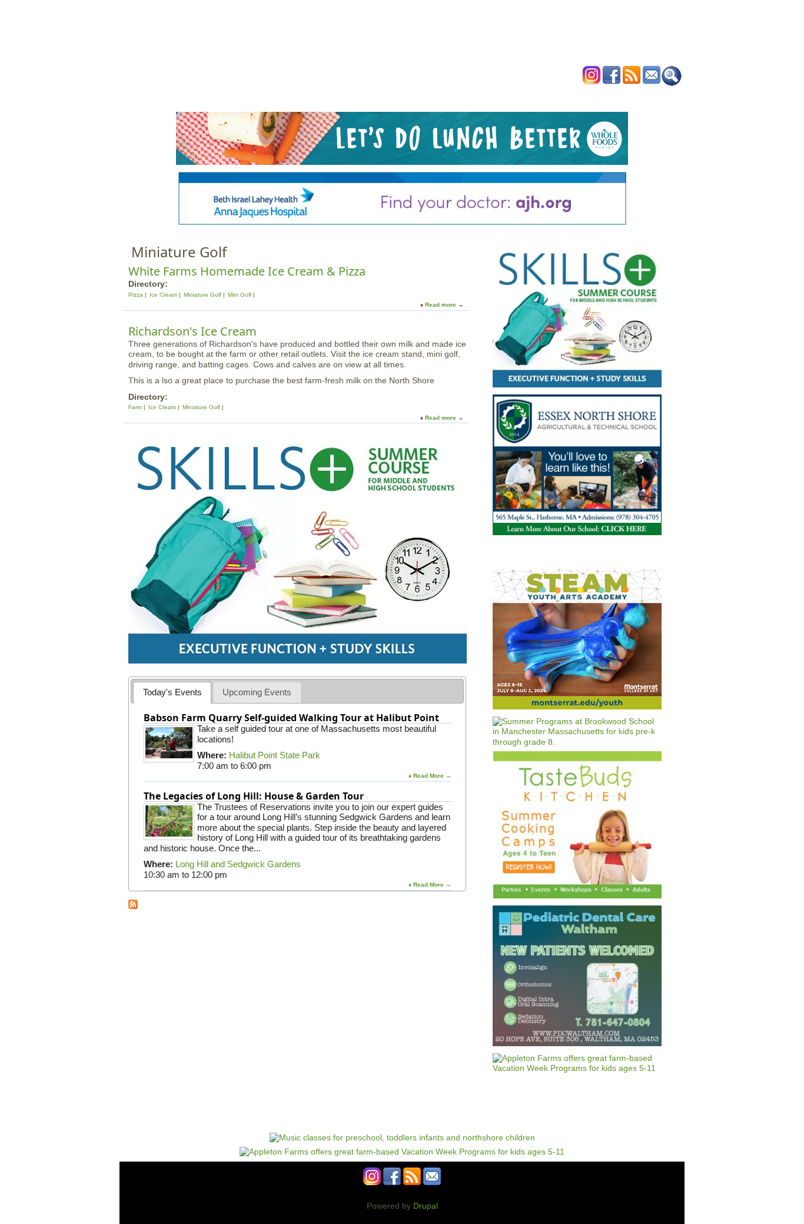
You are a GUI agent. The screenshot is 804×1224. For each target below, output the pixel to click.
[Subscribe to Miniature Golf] (133, 906)
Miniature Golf (202, 294)
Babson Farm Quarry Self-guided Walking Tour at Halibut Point (291, 717)
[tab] (172, 693)
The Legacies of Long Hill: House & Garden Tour (254, 796)
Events (290, 96)
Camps (426, 96)
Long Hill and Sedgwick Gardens (238, 864)
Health (462, 96)
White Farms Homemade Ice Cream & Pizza (247, 271)
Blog (496, 96)
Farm (135, 407)
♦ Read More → (429, 775)
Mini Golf (239, 294)
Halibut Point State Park (274, 755)
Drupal (425, 1205)
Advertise (536, 96)
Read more (440, 304)
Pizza (135, 294)
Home (255, 96)
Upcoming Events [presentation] (256, 692)
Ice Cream (163, 294)
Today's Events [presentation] (172, 692)
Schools (330, 96)
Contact (581, 96)
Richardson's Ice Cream (192, 331)
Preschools (380, 96)
